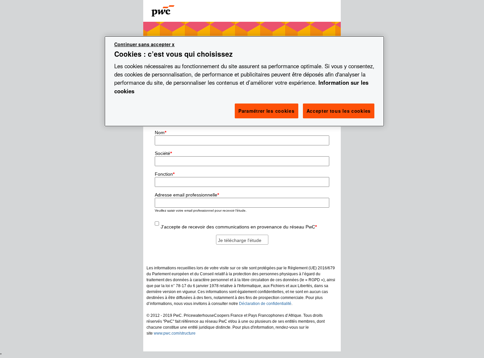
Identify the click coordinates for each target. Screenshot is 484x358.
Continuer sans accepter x (144, 44)
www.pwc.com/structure (175, 333)
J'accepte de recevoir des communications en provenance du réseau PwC (239, 226)
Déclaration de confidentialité (265, 303)
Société (163, 153)
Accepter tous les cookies (339, 110)
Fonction (165, 174)
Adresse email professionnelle (187, 194)
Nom (160, 132)
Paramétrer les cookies (266, 110)
